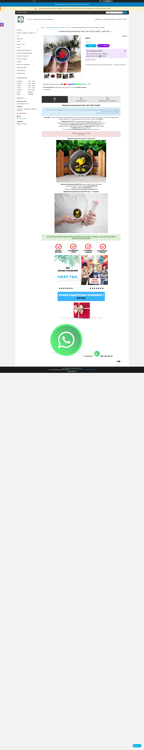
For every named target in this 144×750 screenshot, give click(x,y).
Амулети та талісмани (23, 64)
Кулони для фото (22, 67)
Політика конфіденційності (89, 369)
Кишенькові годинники (24, 50)
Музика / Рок (21, 44)
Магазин (97, 19)
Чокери (19, 61)
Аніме (18, 41)
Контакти (106, 19)
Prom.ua (80, 368)
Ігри (18, 36)
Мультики (20, 38)
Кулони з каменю (22, 59)
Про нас (124, 19)
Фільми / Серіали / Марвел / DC (26, 33)
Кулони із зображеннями (24, 53)
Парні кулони (21, 70)
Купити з (100, 45)
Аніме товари (54, 27)
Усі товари (47, 27)
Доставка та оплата (115, 19)
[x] (119, 361)
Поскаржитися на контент (76, 369)
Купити (91, 45)
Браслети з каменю (22, 56)
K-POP (18, 47)
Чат (138, 745)
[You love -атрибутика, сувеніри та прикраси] (21, 19)
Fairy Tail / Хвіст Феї (64, 27)
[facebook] (117, 361)
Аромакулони (21, 73)
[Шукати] (125, 13)
